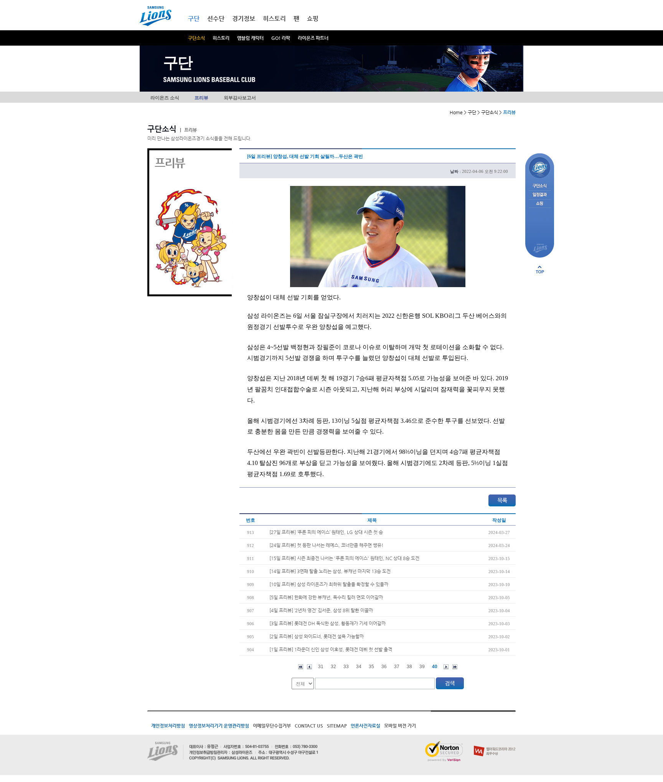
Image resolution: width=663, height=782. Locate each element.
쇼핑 (312, 18)
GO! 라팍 (280, 38)
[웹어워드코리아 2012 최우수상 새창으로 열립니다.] (495, 744)
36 (384, 666)
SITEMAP (337, 725)
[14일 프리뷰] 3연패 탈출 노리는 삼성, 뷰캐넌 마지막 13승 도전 (330, 571)
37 (396, 666)
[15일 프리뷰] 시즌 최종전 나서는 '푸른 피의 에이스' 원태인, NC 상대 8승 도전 (344, 558)
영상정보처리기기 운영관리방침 (219, 725)
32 (333, 666)
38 (409, 666)
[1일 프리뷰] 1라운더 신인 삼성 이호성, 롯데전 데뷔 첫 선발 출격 (330, 649)
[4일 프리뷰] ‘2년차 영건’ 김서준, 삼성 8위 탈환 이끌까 (321, 610)
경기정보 (243, 18)
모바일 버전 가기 (400, 725)
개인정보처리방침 (168, 725)
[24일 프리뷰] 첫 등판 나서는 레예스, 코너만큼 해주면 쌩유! (326, 545)
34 (358, 666)
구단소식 (196, 38)
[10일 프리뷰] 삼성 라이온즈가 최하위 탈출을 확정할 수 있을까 (328, 584)
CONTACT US (309, 725)
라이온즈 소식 (164, 97)
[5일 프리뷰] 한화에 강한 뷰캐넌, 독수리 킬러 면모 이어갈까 (326, 597)
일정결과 (539, 195)
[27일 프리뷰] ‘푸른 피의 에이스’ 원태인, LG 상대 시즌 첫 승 (326, 532)
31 (320, 666)
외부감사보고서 (240, 97)
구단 (194, 18)
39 (422, 666)
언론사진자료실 (365, 725)
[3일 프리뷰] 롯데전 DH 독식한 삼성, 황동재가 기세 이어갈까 (327, 623)
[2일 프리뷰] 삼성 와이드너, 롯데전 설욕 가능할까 (316, 636)
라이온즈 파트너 (313, 38)
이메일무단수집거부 (272, 725)
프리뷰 (201, 97)
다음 (446, 666)
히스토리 (221, 38)
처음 (300, 666)
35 (371, 666)
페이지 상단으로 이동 (540, 269)
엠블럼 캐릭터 (250, 38)
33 (346, 666)
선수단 (215, 18)
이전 (309, 666)
